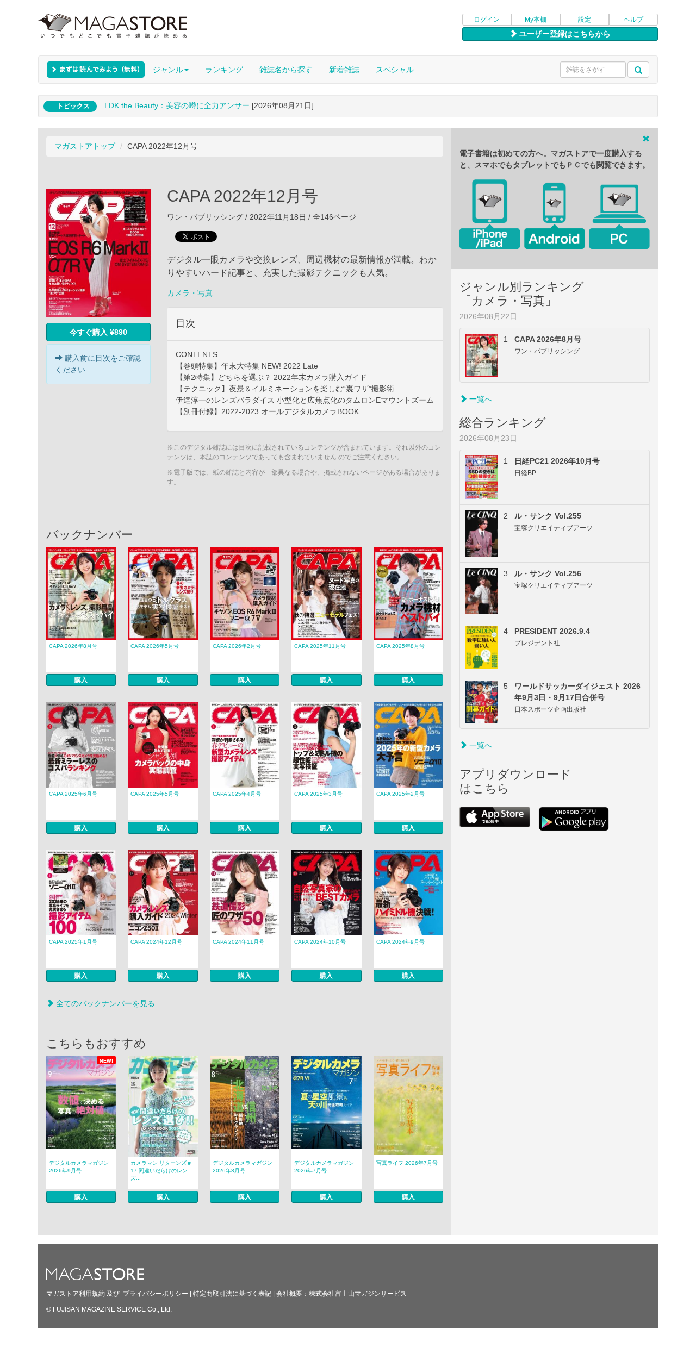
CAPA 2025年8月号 (400, 646)
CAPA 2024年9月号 (400, 942)
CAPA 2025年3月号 (318, 794)
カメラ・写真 (190, 293)
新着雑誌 (344, 69)
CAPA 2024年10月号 (320, 942)
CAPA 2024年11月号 (238, 942)
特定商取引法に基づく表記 (232, 1293)
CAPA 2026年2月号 (237, 646)
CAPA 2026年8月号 (73, 646)
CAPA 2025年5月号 (154, 794)
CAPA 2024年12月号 (156, 942)
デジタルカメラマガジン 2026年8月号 (242, 1167)
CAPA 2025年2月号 (400, 794)
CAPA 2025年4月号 (237, 794)
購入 (81, 680)
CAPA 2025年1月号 (73, 942)
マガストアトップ (84, 146)
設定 (584, 19)
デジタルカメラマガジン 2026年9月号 (79, 1167)
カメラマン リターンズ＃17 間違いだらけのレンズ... (161, 1170)
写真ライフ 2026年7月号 (407, 1163)
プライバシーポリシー (155, 1293)
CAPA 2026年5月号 (154, 646)
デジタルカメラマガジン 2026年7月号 (324, 1167)
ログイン (487, 19)
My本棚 (535, 19)
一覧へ (479, 399)
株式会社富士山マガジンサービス (358, 1293)
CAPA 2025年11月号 (320, 646)
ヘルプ (633, 19)
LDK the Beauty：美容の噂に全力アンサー (177, 105)
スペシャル (395, 69)
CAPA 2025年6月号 (73, 794)
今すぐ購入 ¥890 (98, 332)
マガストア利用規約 (75, 1293)
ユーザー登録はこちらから (564, 33)
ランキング (224, 69)
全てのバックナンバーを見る (104, 1003)
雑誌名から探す (286, 69)
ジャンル (168, 69)
